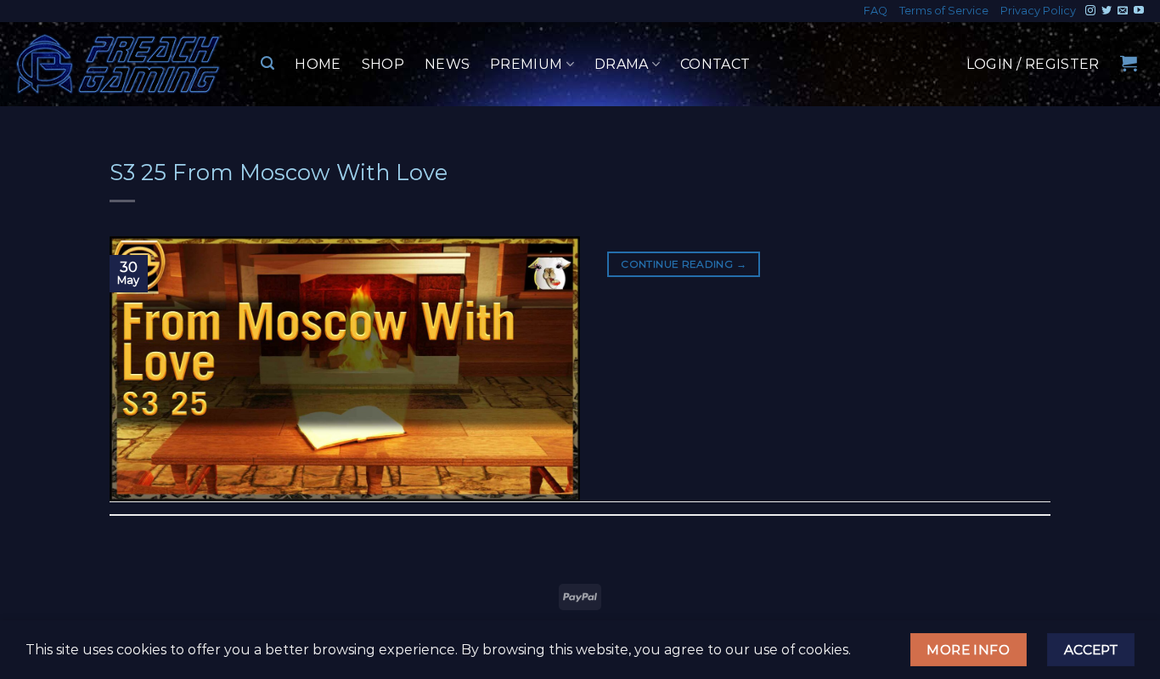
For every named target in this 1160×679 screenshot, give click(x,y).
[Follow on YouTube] (1139, 11)
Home (318, 64)
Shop (383, 64)
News (447, 64)
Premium (526, 64)
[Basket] (1128, 63)
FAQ (875, 10)
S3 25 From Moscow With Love (279, 172)
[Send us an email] (1123, 11)
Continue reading (683, 263)
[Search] (267, 63)
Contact (715, 64)
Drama (621, 64)
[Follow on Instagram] (1090, 11)
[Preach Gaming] (119, 64)
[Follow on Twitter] (1106, 11)
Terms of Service (943, 10)
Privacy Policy (1038, 10)
